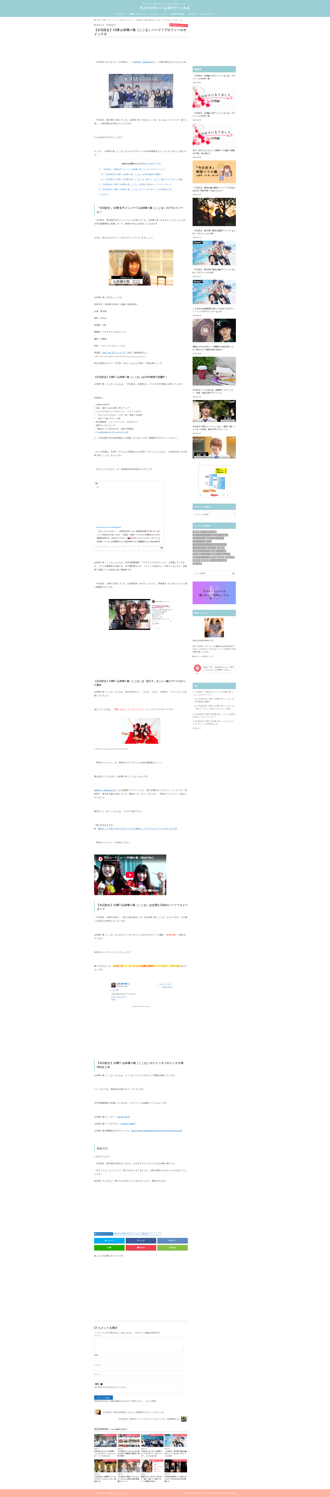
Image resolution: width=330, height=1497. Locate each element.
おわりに (104, 194)
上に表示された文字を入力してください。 (111, 1387)
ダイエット (192, 14)
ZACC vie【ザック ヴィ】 (114, 352)
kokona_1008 (127, 1123)
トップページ (121, 14)
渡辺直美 (221, 557)
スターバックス (198, 541)
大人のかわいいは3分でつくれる (165, 8)
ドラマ (163, 14)
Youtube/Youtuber (177, 14)
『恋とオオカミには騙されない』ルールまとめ (111, 1493)
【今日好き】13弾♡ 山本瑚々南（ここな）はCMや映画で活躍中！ (132, 174)
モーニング (212, 548)
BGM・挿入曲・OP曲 (208, 532)
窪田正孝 (196, 560)
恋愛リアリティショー (138, 14)
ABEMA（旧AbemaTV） (144, 62)
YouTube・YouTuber (220, 535)
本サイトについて (207, 14)
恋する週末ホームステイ (201, 554)
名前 (96, 1355)
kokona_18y (122, 1117)
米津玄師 (205, 560)
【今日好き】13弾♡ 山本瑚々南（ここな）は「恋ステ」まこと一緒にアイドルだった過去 (142, 179)
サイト (97, 1374)
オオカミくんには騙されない (203, 538)
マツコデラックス (199, 548)
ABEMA (118, 1234)
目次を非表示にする (152, 163)
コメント (97, 1335)
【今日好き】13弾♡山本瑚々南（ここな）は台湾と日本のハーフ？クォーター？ (135, 184)
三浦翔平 (221, 548)
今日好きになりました (104, 1234)
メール (97, 1365)
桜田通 (213, 557)
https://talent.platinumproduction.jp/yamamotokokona (155, 1130)
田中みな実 (230, 557)
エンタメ (154, 14)
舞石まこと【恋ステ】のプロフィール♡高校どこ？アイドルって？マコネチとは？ (136, 828)
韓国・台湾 (197, 563)
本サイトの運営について (204, 656)
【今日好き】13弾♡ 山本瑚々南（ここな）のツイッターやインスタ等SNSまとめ (135, 189)
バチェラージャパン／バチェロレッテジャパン (209, 544)
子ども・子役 (220, 551)
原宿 (212, 551)
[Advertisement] (141, 51)
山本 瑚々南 (101, 546)
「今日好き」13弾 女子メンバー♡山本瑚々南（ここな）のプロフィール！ (132, 169)
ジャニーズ (219, 538)
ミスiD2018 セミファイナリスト (111, 432)
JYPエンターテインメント (202, 535)
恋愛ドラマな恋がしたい (220, 554)
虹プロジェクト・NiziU (218, 560)
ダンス (208, 541)
